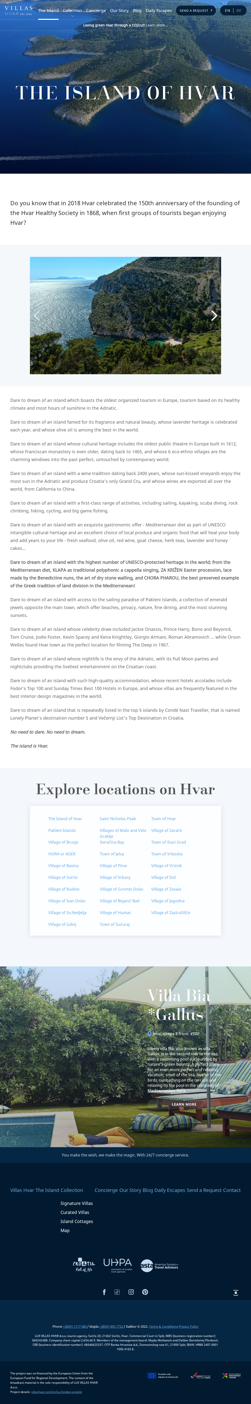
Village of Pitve (113, 865)
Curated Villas (75, 1212)
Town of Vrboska (167, 854)
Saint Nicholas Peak (118, 818)
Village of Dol (163, 877)
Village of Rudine (63, 889)
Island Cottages (77, 1221)
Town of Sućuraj (115, 924)
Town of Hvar (163, 818)
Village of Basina (63, 865)
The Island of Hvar (65, 818)
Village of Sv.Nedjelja (67, 912)
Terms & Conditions (163, 1326)
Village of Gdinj (62, 924)
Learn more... (125, 25)
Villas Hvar (22, 1190)
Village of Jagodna (168, 901)
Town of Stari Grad (168, 842)
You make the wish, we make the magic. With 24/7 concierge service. (125, 1155)
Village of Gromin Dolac (122, 889)
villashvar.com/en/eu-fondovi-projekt (56, 1392)
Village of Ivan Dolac (67, 901)
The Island (48, 10)
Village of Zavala (166, 889)
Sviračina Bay (112, 842)
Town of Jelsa (112, 854)
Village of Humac (115, 912)
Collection (72, 10)
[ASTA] (159, 1265)
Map (65, 1230)
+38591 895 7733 (111, 1326)
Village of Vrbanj (115, 877)
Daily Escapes (159, 10)
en (228, 10)
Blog (137, 10)
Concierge (96, 10)
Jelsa (156, 1033)
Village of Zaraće (166, 830)
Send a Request (194, 10)
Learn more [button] (184, 1104)
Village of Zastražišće (170, 912)
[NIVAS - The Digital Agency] (235, 1293)
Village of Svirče (62, 877)
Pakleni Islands (62, 830)
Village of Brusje (63, 842)
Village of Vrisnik (166, 865)
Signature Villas (77, 1203)
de (239, 10)
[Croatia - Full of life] (84, 1265)
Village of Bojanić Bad (119, 901)
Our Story (119, 10)
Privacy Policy (189, 1326)
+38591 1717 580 (75, 1326)
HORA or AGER (61, 854)
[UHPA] (118, 1265)
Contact (232, 1190)
